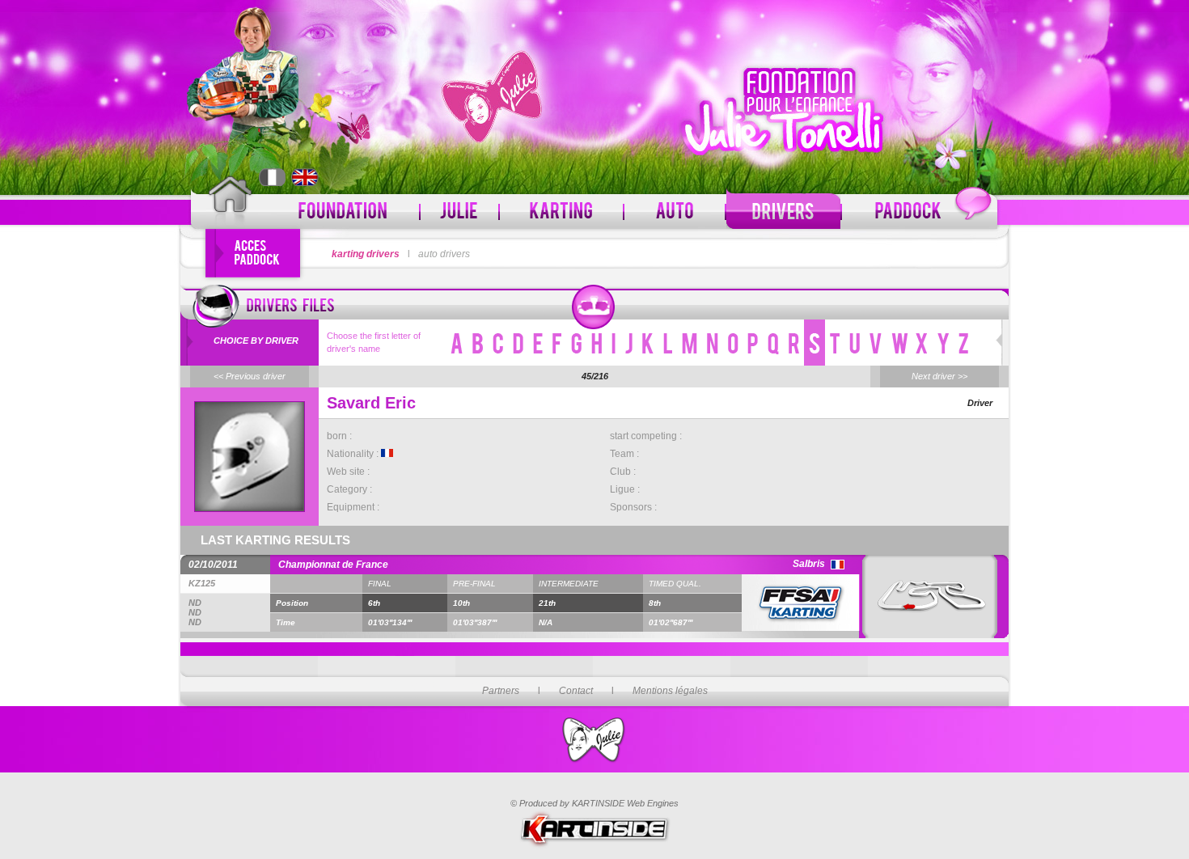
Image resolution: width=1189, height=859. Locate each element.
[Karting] (561, 211)
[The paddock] (919, 211)
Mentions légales (670, 690)
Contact (576, 690)
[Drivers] (783, 211)
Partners (500, 690)
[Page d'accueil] (230, 204)
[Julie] (459, 211)
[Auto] (674, 211)
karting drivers (366, 254)
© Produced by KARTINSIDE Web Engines (594, 803)
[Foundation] (344, 211)
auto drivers (444, 254)
